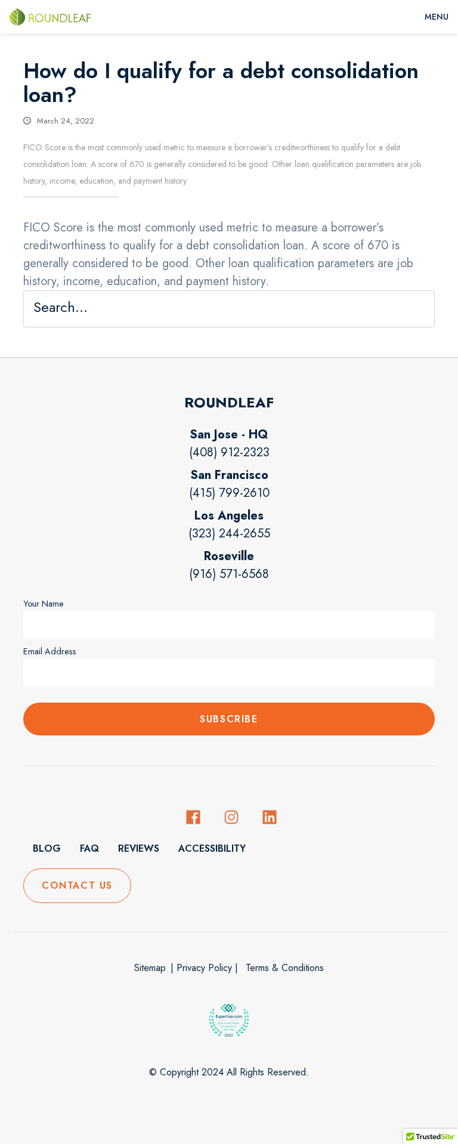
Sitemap (150, 968)
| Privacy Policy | (204, 968)
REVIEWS (138, 848)
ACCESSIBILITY (212, 848)
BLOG (47, 848)
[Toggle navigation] (436, 17)
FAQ (89, 848)
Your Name (43, 604)
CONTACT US (77, 885)
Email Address (49, 651)
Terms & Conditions (283, 968)
